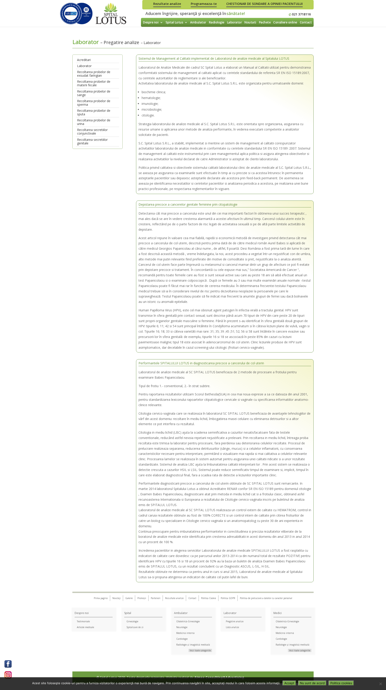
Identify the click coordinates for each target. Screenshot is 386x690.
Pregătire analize (234, 621)
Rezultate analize (167, 3)
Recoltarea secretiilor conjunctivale (92, 131)
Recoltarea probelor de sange (93, 93)
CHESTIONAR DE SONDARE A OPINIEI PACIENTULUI (264, 3)
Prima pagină (101, 598)
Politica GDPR (228, 598)
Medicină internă (185, 633)
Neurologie (181, 627)
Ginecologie (132, 621)
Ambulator (198, 22)
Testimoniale (83, 621)
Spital (127, 613)
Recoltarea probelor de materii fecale (93, 83)
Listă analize (232, 627)
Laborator (234, 22)
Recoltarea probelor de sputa (93, 112)
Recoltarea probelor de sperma (93, 103)
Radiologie (216, 22)
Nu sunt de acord (312, 683)
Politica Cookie (208, 598)
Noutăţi (116, 598)
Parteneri (155, 598)
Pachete (265, 22)
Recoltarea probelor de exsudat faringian (93, 74)
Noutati (250, 22)
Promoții (141, 598)
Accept (289, 683)
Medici (277, 613)
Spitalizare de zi (134, 627)
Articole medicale (85, 627)
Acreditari (84, 60)
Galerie (129, 598)
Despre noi (150, 22)
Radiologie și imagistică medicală (193, 644)
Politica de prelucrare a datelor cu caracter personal (266, 598)
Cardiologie (182, 638)
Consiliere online (285, 22)
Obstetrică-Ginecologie (188, 621)
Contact (306, 22)
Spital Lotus (174, 22)
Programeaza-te (204, 3)
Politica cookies (341, 683)
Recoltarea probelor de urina (93, 122)
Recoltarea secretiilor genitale (92, 141)
